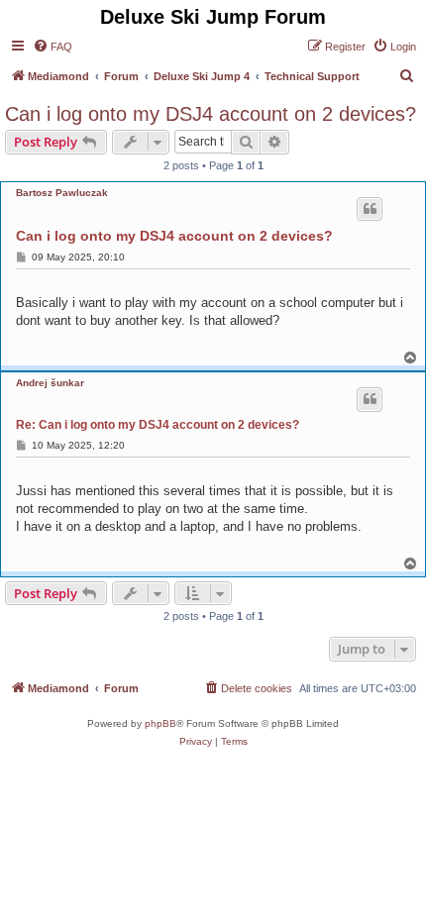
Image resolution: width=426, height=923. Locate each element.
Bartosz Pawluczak (62, 192)
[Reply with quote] (369, 209)
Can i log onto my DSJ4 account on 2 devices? (210, 114)
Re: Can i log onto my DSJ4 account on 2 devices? (157, 425)
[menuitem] (52, 46)
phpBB (160, 723)
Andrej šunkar (50, 382)
